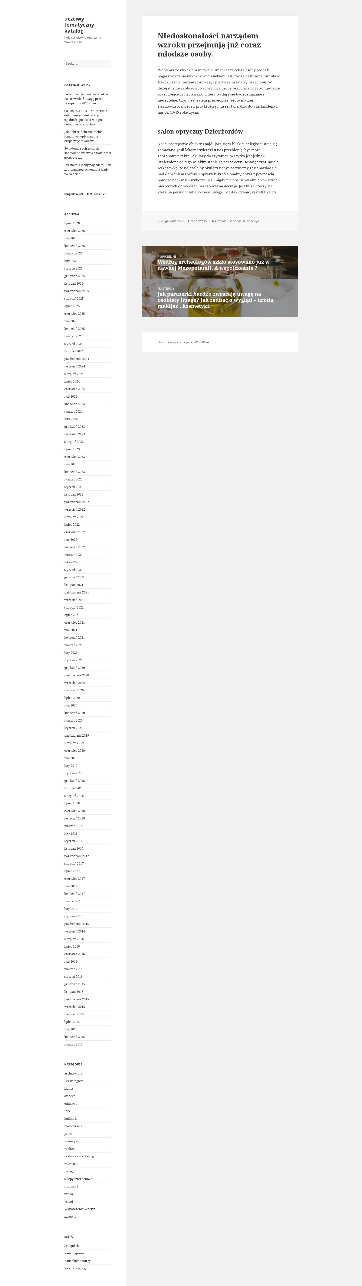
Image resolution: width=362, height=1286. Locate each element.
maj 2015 (70, 1029)
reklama (70, 1149)
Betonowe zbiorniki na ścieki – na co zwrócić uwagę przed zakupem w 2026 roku (86, 98)
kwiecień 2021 (74, 637)
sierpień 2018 (74, 796)
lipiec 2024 (72, 381)
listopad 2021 (73, 585)
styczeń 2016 (73, 976)
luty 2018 (70, 833)
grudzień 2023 (74, 427)
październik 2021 (76, 592)
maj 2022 (70, 540)
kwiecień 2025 (74, 329)
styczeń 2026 (73, 268)
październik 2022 (76, 502)
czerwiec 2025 (74, 314)
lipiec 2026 (72, 223)
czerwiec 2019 (74, 750)
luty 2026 (70, 261)
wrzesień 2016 (74, 931)
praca (68, 1134)
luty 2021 (70, 653)
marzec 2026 (73, 253)
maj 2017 (70, 886)
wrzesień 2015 (74, 1007)
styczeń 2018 (73, 841)
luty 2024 (70, 419)
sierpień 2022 (74, 517)
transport (71, 1186)
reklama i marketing (79, 1156)
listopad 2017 (73, 848)
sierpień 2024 (74, 374)
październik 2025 (76, 291)
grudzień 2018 (74, 781)
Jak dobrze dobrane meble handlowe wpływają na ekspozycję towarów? (83, 136)
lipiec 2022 (72, 524)
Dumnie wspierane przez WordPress (184, 342)
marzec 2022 (73, 555)
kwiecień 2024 (74, 404)
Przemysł (71, 1141)
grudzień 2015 (74, 984)
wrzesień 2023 (74, 434)
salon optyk (250, 221)
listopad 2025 (73, 283)
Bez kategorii (73, 1081)
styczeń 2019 (73, 773)
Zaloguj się (72, 1246)
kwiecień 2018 (74, 818)
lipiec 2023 (72, 449)
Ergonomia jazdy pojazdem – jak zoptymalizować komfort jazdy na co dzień (87, 169)
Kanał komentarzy (77, 1261)
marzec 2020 (73, 720)
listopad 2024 (73, 351)
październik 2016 (76, 924)
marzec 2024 (73, 411)
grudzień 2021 (74, 577)
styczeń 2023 (73, 487)
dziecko (69, 1096)
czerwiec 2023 (74, 457)
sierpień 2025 (74, 298)
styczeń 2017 (73, 916)
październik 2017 (76, 856)
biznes (69, 1088)
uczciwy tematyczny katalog (79, 24)
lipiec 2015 (72, 1022)
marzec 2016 (73, 969)
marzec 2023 (73, 479)
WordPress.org (75, 1268)
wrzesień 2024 (74, 366)
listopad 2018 (73, 788)
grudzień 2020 (74, 668)
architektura (73, 1073)
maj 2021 (70, 630)
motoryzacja (73, 1126)
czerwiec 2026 (74, 231)
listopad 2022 (73, 494)
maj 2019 (70, 758)
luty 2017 (70, 909)
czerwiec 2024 (74, 389)
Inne (67, 1111)
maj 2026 (70, 238)
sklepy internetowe (78, 1179)
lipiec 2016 (72, 946)
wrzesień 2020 (74, 683)
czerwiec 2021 (74, 622)
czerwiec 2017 (74, 879)
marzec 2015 (73, 1044)
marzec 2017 (73, 901)
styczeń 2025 (73, 344)
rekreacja (71, 1164)
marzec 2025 (73, 336)
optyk (237, 221)
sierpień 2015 (74, 1014)
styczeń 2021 (73, 660)
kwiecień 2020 (74, 713)
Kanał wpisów (74, 1253)
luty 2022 (70, 562)
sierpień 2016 (74, 939)
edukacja (70, 1103)
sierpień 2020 (74, 690)
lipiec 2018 (72, 803)
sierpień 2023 (74, 442)
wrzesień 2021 (74, 600)
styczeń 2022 (73, 570)
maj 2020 (70, 705)
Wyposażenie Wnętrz (79, 1209)
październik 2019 (76, 735)
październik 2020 (76, 675)
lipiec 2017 (72, 871)
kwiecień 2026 (74, 246)
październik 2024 (76, 359)
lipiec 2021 (72, 615)
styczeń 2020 (73, 728)
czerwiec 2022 (74, 532)
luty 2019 (70, 766)
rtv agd (69, 1171)
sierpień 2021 (74, 607)
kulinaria (70, 1118)
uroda (68, 1194)
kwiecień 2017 (74, 894)
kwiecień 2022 (74, 547)
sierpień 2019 (74, 743)
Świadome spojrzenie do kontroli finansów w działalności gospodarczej (87, 153)
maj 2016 (70, 961)
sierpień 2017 (74, 863)
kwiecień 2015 (74, 1037)
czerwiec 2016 (74, 954)
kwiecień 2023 (74, 472)
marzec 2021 (73, 645)
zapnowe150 (199, 221)
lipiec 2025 (72, 306)
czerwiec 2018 (74, 811)
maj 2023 (70, 464)
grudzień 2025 (74, 276)
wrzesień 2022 (74, 509)
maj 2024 (70, 396)
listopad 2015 (73, 992)
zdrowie (70, 1216)
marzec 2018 (73, 826)
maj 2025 (70, 321)
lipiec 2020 (72, 698)
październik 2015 (76, 999)
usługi (68, 1201)
